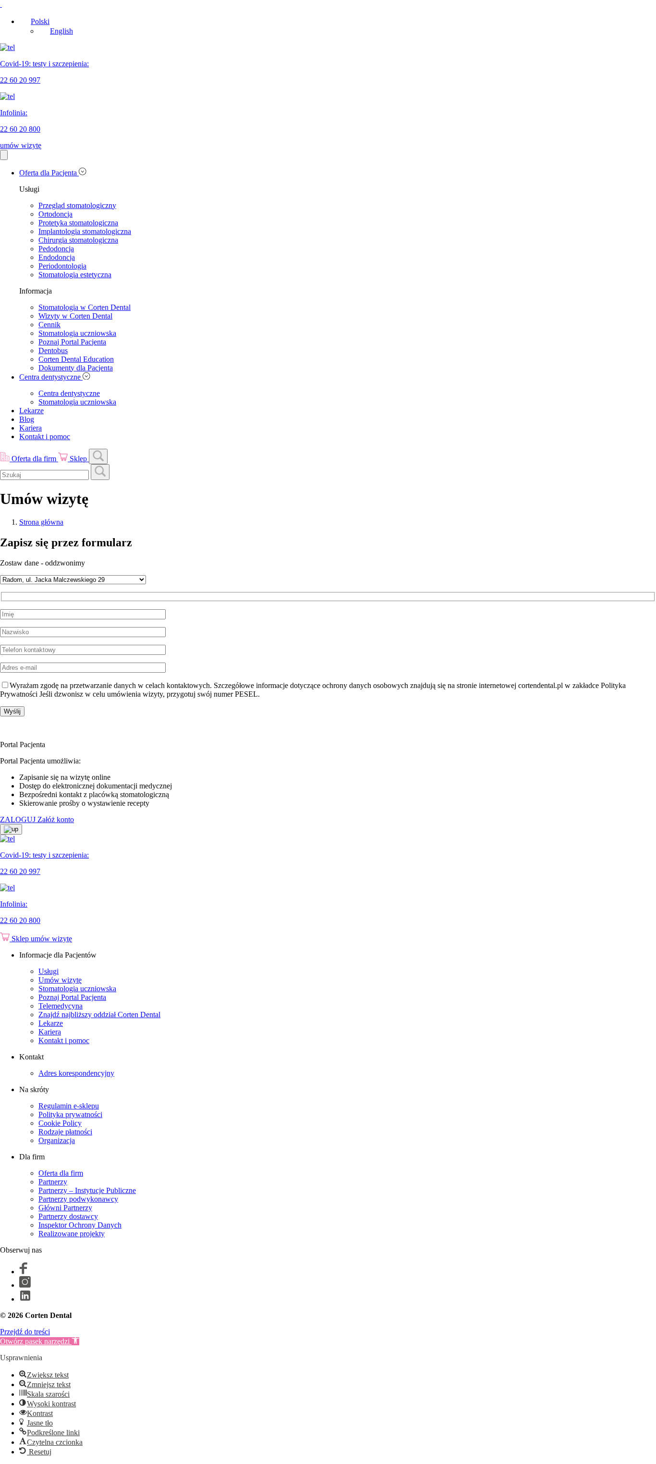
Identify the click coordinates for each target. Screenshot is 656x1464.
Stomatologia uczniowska (77, 333)
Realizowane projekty (71, 1234)
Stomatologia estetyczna (74, 275)
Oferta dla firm (60, 1173)
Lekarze (31, 410)
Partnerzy (52, 1182)
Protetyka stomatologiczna (78, 223)
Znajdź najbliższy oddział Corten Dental (99, 1014)
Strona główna (41, 522)
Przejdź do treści (25, 1332)
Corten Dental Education (76, 359)
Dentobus (53, 350)
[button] (39, 1341)
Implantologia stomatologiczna (84, 231)
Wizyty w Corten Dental (75, 316)
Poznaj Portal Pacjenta (72, 342)
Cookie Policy (60, 1123)
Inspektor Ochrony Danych (79, 1225)
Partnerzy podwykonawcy (78, 1199)
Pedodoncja (56, 249)
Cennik (49, 324)
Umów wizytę (60, 980)
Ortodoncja (55, 214)
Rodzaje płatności (65, 1132)
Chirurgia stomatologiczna (78, 240)
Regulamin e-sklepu (68, 1106)
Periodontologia (62, 266)
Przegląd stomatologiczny (77, 205)
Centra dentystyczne (51, 377)
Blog (26, 419)
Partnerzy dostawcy (68, 1216)
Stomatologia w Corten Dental (84, 307)
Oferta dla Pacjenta (49, 173)
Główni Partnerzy (65, 1208)
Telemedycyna (60, 1006)
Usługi (48, 971)
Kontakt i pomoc (44, 436)
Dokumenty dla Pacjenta (75, 368)
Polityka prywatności (70, 1114)
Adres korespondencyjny (76, 1073)
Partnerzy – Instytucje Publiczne (87, 1190)
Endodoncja (56, 257)
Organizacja (56, 1140)
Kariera (30, 428)
